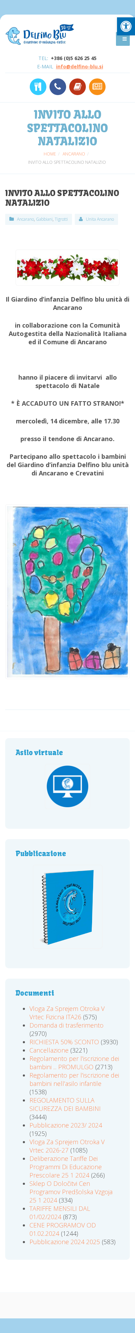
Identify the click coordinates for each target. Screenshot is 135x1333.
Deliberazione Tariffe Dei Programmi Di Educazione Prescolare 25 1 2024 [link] (65, 1166)
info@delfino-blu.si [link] (79, 66)
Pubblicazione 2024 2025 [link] (64, 1242)
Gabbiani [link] (44, 219)
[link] (126, 26)
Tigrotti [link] (61, 219)
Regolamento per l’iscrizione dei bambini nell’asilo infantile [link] (74, 1079)
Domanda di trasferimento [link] (66, 1025)
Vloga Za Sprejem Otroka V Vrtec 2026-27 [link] (67, 1146)
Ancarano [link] (25, 219)
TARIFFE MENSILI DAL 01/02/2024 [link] (59, 1212)
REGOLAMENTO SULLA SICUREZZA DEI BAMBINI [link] (65, 1104)
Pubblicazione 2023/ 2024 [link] (65, 1125)
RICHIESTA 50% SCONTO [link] (64, 1042)
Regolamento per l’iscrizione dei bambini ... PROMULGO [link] (74, 1062)
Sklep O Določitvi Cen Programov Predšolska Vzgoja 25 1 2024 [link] (70, 1191)
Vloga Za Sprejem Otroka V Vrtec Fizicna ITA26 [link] (67, 1012)
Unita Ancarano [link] (100, 219)
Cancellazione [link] (49, 1050)
